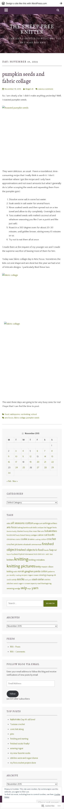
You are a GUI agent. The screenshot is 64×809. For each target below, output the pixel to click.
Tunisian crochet (17, 724)
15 (52, 456)
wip (24, 588)
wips (29, 589)
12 (30, 456)
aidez (9, 523)
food (7, 414)
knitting (21, 559)
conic (17, 539)
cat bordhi (49, 535)
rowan (36, 575)
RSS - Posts (15, 647)
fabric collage (19, 418)
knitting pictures (21, 566)
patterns (51, 572)
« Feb (9, 481)
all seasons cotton (22, 523)
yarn (35, 588)
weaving (10, 588)
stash (34, 579)
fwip (51, 550)
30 (9, 473)
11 (23, 456)
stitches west (12, 583)
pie (8, 575)
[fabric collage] (32, 295)
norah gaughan (25, 571)
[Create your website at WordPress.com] (32, 3)
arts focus (9, 418)
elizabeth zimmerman (32, 544)
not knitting (25, 414)
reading (18, 575)
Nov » (15, 481)
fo (36, 550)
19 (30, 462)
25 (23, 467)
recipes (24, 575)
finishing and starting (19, 739)
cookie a (25, 539)
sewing (42, 575)
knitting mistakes (37, 560)
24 (16, 467)
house (9, 554)
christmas (11, 539)
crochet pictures (15, 544)
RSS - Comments (17, 652)
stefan (41, 579)
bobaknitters (51, 531)
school (34, 414)
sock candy (12, 580)
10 (16, 456)
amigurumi (38, 523)
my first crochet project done (23, 763)
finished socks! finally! (19, 744)
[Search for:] (25, 603)
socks (20, 579)
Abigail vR (29, 89)
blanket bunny (23, 531)
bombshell (11, 535)
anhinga (46, 523)
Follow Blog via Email (23, 664)
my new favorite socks (20, 753)
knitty (38, 566)
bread (22, 535)
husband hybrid (17, 554)
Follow (13, 694)
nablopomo (15, 414)
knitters (10, 560)
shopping (49, 575)
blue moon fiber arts (36, 531)
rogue (30, 575)
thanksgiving (46, 583)
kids (39, 554)
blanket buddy (12, 531)
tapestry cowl (36, 584)
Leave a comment (45, 89)
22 (52, 462)
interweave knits (31, 554)
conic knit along (17, 729)
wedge (17, 588)
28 (45, 467)
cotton (43, 539)
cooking (37, 539)
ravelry (12, 575)
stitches (47, 580)
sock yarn (28, 580)
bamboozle (28, 528)
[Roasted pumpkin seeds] (32, 135)
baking (20, 528)
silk (54, 575)
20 (38, 462)
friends (46, 550)
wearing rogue (16, 748)
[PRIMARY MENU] (6, 10)
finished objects (26, 549)
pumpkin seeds (32, 418)
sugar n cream (24, 583)
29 (52, 467)
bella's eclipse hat (39, 528)
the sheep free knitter (32, 29)
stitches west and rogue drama (24, 758)
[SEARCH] (58, 10)
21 (45, 462)
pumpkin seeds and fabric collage (23, 77)
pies (12, 734)
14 (45, 456)
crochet (51, 539)
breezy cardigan (31, 535)
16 (9, 462)
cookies (32, 539)
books (18, 535)
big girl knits (52, 527)
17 (16, 462)
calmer (41, 535)
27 (38, 467)
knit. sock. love (47, 554)
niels (15, 572)
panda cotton (40, 571)
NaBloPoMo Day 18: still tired (22, 719)
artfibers (54, 523)
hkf (55, 550)
